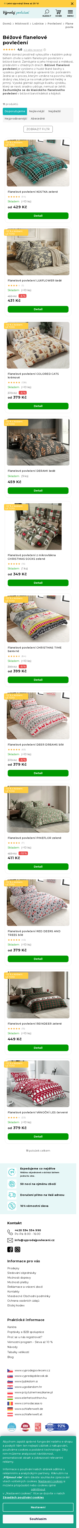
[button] (44, 49)
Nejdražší (54, 111)
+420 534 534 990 (28, 1230)
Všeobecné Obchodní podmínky (28, 1296)
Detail (38, 215)
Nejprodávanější (16, 118)
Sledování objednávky (21, 1273)
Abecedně (38, 118)
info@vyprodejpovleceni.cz (35, 1240)
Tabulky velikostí (18, 1352)
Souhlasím (38, 1519)
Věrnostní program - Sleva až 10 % (30, 1342)
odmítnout (38, 1489)
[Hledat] (47, 12)
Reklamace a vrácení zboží (25, 1286)
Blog (10, 1357)
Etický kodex (15, 1305)
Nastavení (38, 1507)
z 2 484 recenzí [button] (33, 50)
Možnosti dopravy (19, 1277)
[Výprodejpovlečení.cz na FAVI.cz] (25, 1426)
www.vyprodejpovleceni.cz (32, 1370)
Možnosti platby (18, 1282)
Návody (12, 1347)
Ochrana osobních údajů (23, 1300)
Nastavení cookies (50, 1481)
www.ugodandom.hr (28, 1387)
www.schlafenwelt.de (29, 1409)
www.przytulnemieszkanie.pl (34, 1392)
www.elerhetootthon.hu (31, 1398)
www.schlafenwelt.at (28, 1414)
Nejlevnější (36, 111)
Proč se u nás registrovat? (24, 1337)
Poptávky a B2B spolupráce (25, 1332)
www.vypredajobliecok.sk (31, 1376)
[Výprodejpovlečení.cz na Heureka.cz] (11, 1426)
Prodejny (13, 1268)
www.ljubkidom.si (26, 1381)
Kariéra (11, 1327)
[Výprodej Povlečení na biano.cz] (38, 1426)
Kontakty (13, 1291)
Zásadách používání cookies (23, 1497)
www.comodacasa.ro (28, 1403)
